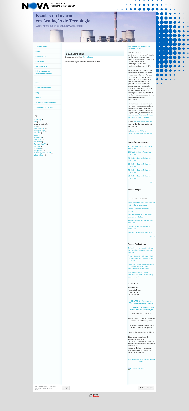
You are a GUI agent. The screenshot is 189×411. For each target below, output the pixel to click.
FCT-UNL (37, 133)
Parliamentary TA (40, 144)
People (37, 51)
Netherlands (38, 139)
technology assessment (42, 153)
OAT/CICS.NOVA (41, 66)
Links (37, 83)
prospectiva (38, 151)
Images (38, 98)
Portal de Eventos (146, 388)
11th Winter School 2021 (44, 107)
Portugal (37, 146)
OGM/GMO (38, 142)
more (152, 182)
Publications (39, 61)
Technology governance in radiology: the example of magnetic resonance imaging (141, 250)
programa (37, 148)
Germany (37, 135)
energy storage (39, 131)
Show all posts (88, 57)
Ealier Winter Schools (43, 88)
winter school (38, 155)
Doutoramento (39, 128)
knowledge (38, 137)
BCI (35, 122)
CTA (35, 126)
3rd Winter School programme (46, 102)
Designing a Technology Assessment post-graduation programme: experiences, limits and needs (141, 266)
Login (66, 388)
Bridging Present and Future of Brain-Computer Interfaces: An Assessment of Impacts (141, 258)
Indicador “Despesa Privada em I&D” (141, 233)
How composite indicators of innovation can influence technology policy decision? (140, 275)
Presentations (40, 56)
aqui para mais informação (142, 122)
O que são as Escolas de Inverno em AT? (139, 47)
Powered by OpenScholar (94, 395)
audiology (37, 120)
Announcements (41, 47)
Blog (37, 93)
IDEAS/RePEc (144, 117)
